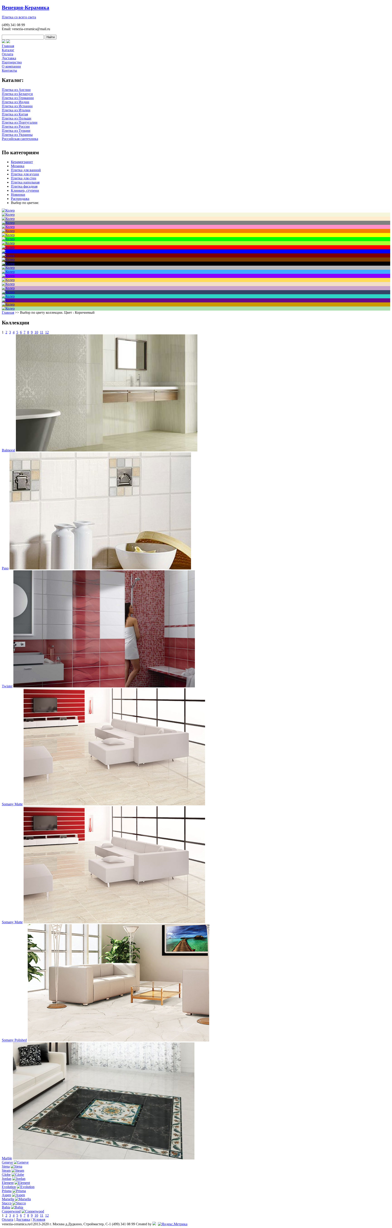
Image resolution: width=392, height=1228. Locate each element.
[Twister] (104, 686)
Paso (5, 568)
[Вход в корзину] (3, 42)
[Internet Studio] (154, 1224)
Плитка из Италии (16, 110)
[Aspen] (18, 1195)
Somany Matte (12, 804)
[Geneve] (21, 1162)
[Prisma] (19, 1191)
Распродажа (20, 199)
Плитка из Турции (16, 130)
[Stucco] (19, 1203)
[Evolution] (25, 1187)
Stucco (7, 1203)
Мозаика (17, 166)
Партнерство (12, 62)
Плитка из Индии (15, 102)
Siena (6, 1166)
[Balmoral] (106, 450)
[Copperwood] (33, 1211)
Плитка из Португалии (19, 122)
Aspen (6, 1195)
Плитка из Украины (17, 135)
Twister (7, 686)
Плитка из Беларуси (17, 94)
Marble (7, 1158)
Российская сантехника (20, 139)
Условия (38, 1219)
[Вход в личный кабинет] (8, 42)
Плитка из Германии (18, 98)
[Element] (22, 1183)
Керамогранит (22, 162)
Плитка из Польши (16, 118)
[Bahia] (17, 1207)
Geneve (7, 1162)
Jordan (6, 1179)
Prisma (7, 1191)
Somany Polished (14, 1040)
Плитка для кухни (25, 174)
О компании (11, 66)
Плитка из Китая (15, 114)
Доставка (9, 58)
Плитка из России (16, 126)
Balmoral (8, 450)
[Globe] (18, 1175)
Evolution (9, 1187)
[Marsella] (23, 1199)
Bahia (6, 1207)
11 (41, 332)
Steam (6, 1170)
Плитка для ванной (26, 170)
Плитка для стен (23, 178)
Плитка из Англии (16, 90)
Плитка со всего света (19, 17)
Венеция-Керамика (25, 7)
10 (36, 332)
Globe (6, 1175)
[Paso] (100, 568)
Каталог (8, 50)
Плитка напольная (25, 182)
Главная (8, 46)
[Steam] (18, 1170)
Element (8, 1183)
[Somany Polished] (118, 1040)
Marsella (8, 1199)
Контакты (9, 70)
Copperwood (11, 1211)
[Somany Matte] (114, 804)
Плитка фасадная (24, 186)
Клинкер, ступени (25, 190)
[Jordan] (18, 1179)
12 (47, 332)
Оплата (7, 54)
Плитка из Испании (17, 106)
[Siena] (16, 1166)
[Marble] (103, 1158)
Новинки (18, 194)
